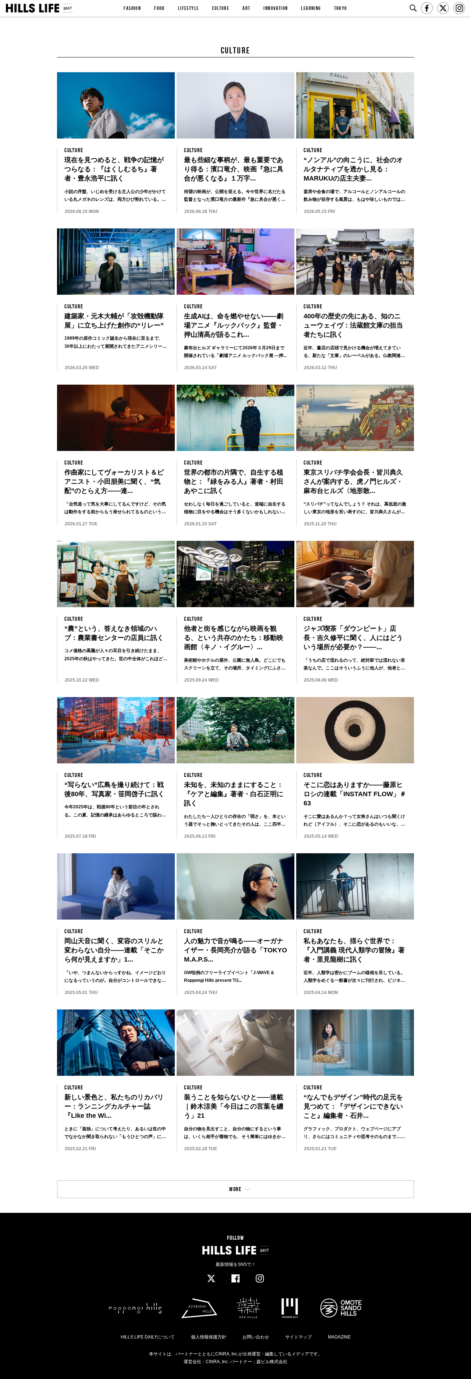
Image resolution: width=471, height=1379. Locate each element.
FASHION (132, 8)
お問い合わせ (255, 1337)
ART (246, 8)
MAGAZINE (339, 1337)
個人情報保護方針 (208, 1337)
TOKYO (340, 8)
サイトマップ (298, 1337)
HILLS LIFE (39, 8)
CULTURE (220, 8)
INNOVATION (275, 8)
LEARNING (311, 8)
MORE (235, 1189)
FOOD (159, 8)
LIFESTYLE (188, 8)
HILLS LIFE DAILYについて (148, 1337)
